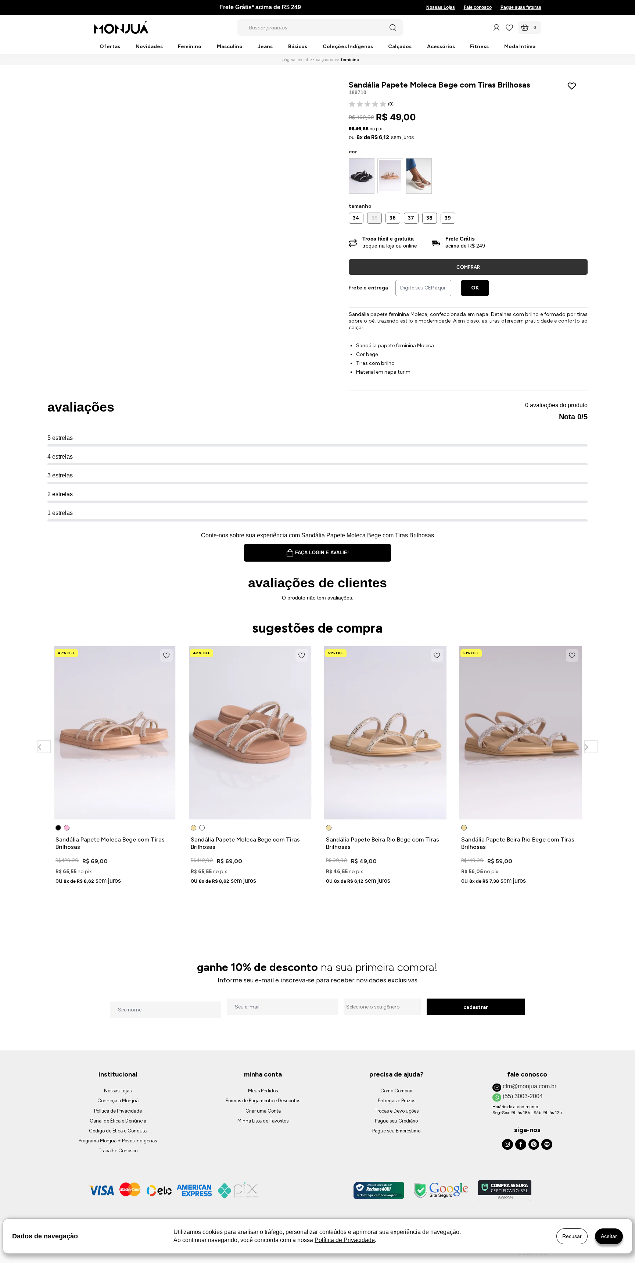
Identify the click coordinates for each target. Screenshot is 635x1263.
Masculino (230, 47)
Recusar (572, 1236)
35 (374, 218)
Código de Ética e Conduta (118, 1131)
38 (429, 218)
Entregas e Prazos (396, 1100)
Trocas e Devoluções (396, 1111)
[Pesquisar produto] (393, 28)
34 (356, 218)
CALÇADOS (324, 59)
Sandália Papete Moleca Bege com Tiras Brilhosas (110, 843)
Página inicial (295, 59)
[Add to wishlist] (573, 86)
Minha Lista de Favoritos (262, 1121)
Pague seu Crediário (396, 1121)
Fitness (479, 47)
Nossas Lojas (440, 7)
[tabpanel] (115, 766)
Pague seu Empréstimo (396, 1131)
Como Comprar (396, 1090)
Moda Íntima (519, 47)
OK (475, 288)
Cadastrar (475, 1007)
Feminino (189, 47)
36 (393, 218)
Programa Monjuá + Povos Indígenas (118, 1140)
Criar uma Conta (263, 1111)
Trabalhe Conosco (117, 1150)
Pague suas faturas (521, 7)
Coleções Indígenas (348, 47)
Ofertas (110, 47)
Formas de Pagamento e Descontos (263, 1100)
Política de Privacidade (118, 1111)
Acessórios (441, 47)
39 (448, 218)
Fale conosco (478, 7)
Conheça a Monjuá (118, 1100)
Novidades (149, 47)
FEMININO (350, 59)
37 (411, 218)
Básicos (297, 47)
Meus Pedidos (263, 1090)
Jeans (265, 47)
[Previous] (43, 746)
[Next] (590, 746)
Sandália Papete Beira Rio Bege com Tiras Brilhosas (382, 843)
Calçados (400, 47)
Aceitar (609, 1236)
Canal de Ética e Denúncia (118, 1121)
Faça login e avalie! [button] (322, 552)
